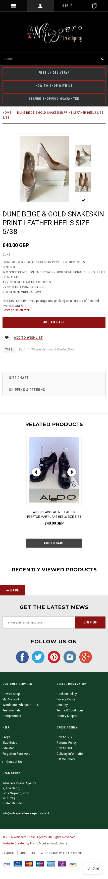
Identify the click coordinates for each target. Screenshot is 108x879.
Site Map (8, 748)
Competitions (12, 716)
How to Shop (11, 694)
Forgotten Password (16, 754)
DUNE (6, 255)
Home (7, 112)
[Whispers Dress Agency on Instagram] (68, 657)
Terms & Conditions (70, 710)
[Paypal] (73, 863)
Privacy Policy (66, 699)
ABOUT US (27, 853)
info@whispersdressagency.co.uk (26, 813)
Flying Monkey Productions (48, 843)
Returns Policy (67, 742)
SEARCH (8, 853)
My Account (11, 699)
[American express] (51, 863)
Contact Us (14, 762)
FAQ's (7, 737)
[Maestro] (40, 863)
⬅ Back (12, 590)
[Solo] (62, 863)
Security (62, 705)
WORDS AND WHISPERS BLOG (61, 853)
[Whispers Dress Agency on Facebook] (22, 657)
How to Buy (64, 737)
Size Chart (19, 378)
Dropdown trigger (40, 6)
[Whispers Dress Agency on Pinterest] (52, 657)
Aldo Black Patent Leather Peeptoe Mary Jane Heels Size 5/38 (54, 515)
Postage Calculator (16, 310)
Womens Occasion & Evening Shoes (52, 349)
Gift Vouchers (66, 759)
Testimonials (12, 710)
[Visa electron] (18, 863)
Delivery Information (70, 754)
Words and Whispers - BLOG (22, 705)
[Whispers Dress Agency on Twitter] (36, 657)
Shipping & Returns (27, 390)
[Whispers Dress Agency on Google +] (84, 657)
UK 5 (22, 349)
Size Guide (10, 742)
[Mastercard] (29, 863)
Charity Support (67, 716)
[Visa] (7, 863)
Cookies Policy (67, 694)
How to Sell (64, 748)
